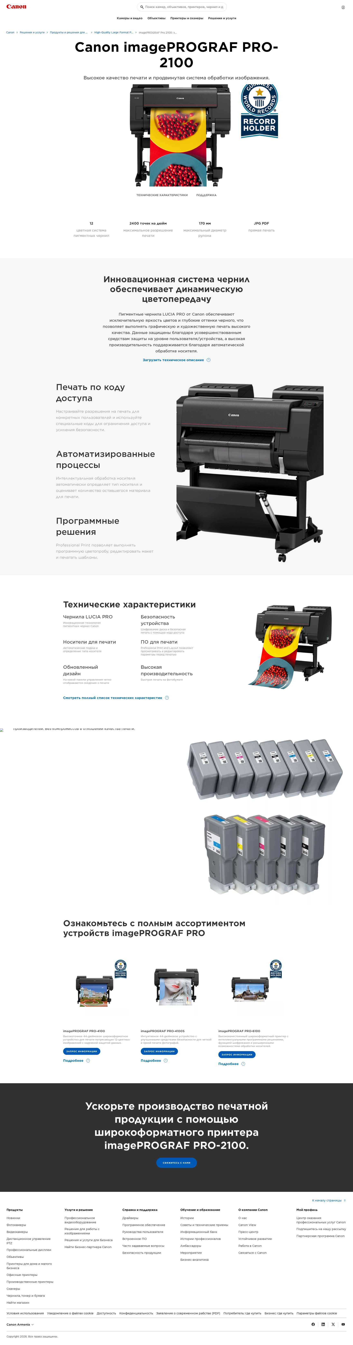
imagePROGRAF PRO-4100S (162, 1031)
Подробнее (73, 1061)
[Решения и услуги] (237, 18)
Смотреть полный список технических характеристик (113, 698)
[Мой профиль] (343, 7)
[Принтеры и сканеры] (205, 18)
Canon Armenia (19, 1324)
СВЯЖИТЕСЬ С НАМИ (176, 1163)
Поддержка (206, 195)
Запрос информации (81, 1051)
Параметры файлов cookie (317, 1313)
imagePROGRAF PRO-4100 (84, 1031)
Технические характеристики (162, 195)
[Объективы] (167, 18)
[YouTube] (343, 1325)
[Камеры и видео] (144, 18)
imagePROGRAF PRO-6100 (239, 1031)
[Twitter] (333, 1325)
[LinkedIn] (323, 1325)
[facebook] (313, 1325)
